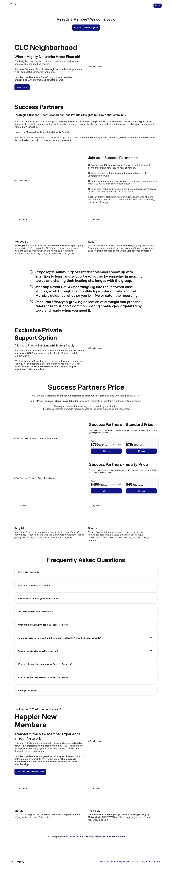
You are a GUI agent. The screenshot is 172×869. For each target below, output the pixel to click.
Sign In (157, 5)
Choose (106, 451)
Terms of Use (75, 836)
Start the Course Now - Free (30, 771)
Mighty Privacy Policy (152, 861)
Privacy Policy (93, 836)
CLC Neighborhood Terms (104, 861)
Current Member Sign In (86, 27)
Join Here (22, 87)
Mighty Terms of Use (128, 861)
